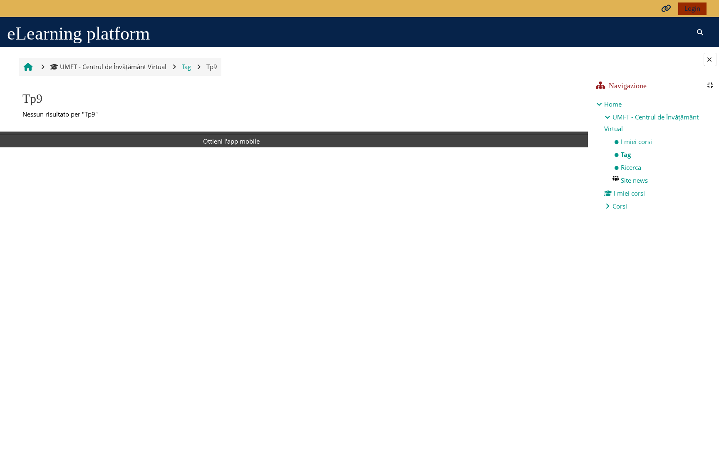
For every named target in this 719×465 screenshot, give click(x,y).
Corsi (619, 206)
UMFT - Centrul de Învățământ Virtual (113, 66)
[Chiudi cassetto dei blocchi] (710, 59)
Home (613, 104)
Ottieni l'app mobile (231, 141)
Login (692, 8)
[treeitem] (653, 155)
